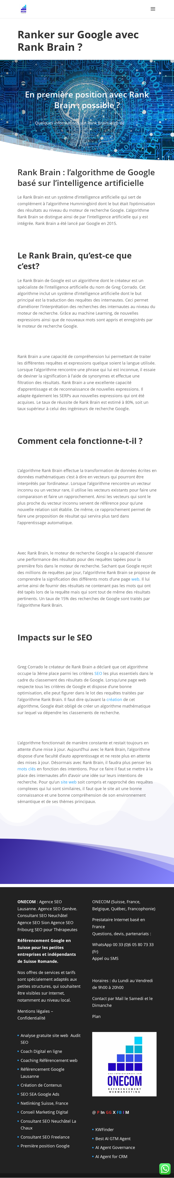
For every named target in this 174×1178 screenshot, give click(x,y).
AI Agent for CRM (111, 1156)
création (114, 699)
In (103, 1112)
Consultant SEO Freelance (45, 1137)
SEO (98, 673)
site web (69, 782)
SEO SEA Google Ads (40, 1094)
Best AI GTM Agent (112, 1138)
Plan (96, 1016)
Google (132, 123)
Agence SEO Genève (57, 908)
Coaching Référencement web (49, 1060)
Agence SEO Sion (33, 922)
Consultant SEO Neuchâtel (42, 915)
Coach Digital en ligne (41, 1051)
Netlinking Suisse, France (44, 1103)
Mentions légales (33, 1011)
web (135, 579)
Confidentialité (31, 1018)
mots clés (26, 769)
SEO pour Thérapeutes (56, 929)
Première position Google (45, 1146)
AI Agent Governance (115, 1147)
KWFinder (104, 1129)
